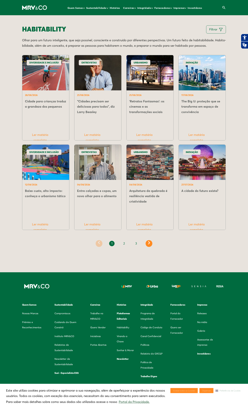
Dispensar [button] (206, 390)
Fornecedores (162, 7)
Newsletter (123, 358)
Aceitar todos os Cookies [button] (184, 390)
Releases (202, 313)
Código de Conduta (151, 327)
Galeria (201, 330)
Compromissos (62, 313)
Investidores (195, 7)
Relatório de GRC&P (152, 353)
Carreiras (128, 7)
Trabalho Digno (149, 376)
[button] (228, 390)
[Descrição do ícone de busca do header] (224, 8)
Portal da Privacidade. (134, 402)
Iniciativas (95, 336)
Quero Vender (98, 327)
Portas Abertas (98, 344)
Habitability (123, 327)
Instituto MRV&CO (64, 336)
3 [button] (136, 243)
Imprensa (178, 7)
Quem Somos (75, 7)
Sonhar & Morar (125, 350)
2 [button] (124, 243)
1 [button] (112, 243)
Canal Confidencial (151, 336)
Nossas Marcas (30, 313)
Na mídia (202, 322)
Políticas (145, 344)
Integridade (144, 7)
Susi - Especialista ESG (66, 372)
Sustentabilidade (96, 7)
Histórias (115, 7)
